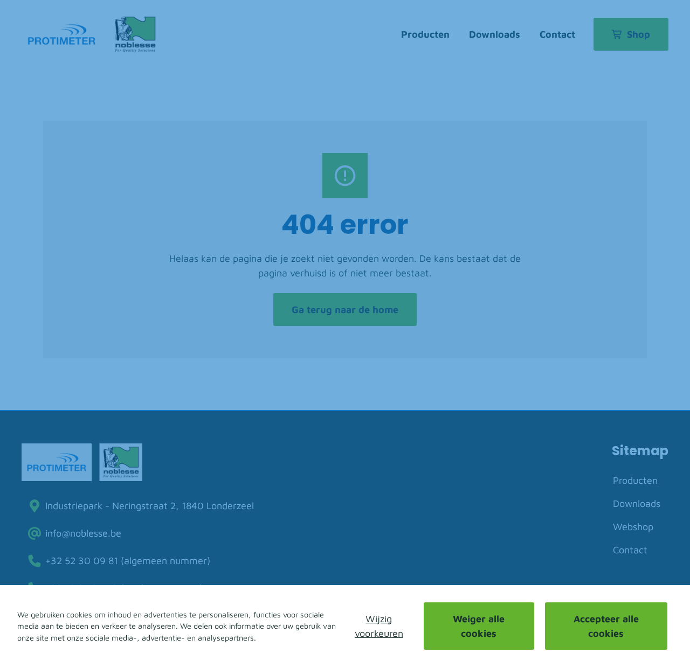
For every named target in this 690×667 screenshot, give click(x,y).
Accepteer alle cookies (606, 626)
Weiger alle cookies (479, 626)
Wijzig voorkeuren (379, 626)
